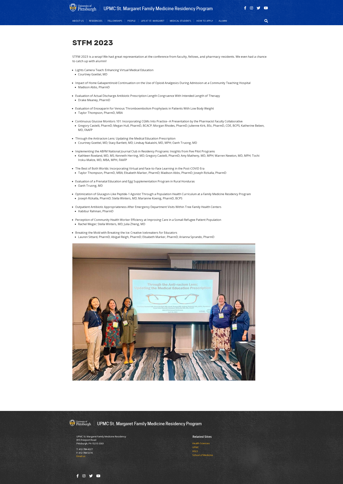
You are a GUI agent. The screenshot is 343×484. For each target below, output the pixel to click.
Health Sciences (201, 443)
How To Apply (205, 20)
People (131, 20)
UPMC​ (195, 447)
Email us (80, 456)
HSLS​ (195, 451)
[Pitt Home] (83, 7)
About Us (78, 20)
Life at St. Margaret (153, 20)
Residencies (95, 20)
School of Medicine (202, 455)
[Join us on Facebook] (245, 8)
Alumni (223, 20)
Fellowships (115, 20)
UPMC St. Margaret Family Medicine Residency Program (158, 8)
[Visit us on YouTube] (266, 8)
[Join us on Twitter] (258, 8)
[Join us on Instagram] (251, 8)
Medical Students (180, 20)
